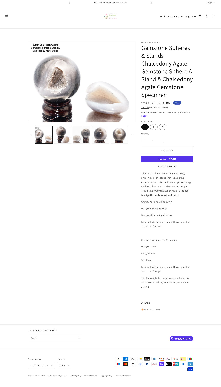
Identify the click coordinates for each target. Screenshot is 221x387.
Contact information (123, 376)
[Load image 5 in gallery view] (100, 135)
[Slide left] (31, 135)
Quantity (145, 133)
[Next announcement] (151, 3)
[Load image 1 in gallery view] (43, 135)
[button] (6, 16)
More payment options (167, 166)
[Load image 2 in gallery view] (62, 135)
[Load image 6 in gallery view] (119, 135)
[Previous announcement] (69, 3)
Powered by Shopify (60, 376)
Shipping (145, 107)
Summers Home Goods (43, 376)
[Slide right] (132, 135)
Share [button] (147, 302)
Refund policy (75, 376)
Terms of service (90, 376)
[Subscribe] (78, 338)
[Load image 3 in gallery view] (81, 135)
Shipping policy (106, 376)
